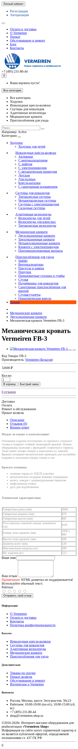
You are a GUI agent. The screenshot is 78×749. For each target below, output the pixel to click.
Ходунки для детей (31, 146)
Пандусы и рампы (31, 268)
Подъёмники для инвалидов (38, 283)
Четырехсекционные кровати (39, 243)
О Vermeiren (18, 33)
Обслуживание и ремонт (27, 40)
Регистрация (19, 11)
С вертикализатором (32, 160)
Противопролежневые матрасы (40, 250)
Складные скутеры (31, 208)
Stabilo (22, 260)
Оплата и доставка (23, 29)
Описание (17, 420)
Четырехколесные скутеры (37, 200)
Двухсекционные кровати (36, 235)
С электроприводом (32, 168)
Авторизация (19, 15)
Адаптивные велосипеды (33, 214)
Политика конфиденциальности (33, 625)
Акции (15, 302)
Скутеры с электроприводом (38, 204)
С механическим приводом (37, 171)
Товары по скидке (23, 673)
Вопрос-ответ (19, 427)
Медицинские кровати (31, 232)
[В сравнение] (74, 350)
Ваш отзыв (9, 576)
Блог (13, 44)
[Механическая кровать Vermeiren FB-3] (39, 349)
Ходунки (16, 143)
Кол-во (6, 375)
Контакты (17, 48)
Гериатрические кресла (34, 298)
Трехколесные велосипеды (37, 225)
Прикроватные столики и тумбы (41, 276)
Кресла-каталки (29, 183)
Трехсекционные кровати (36, 239)
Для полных (27, 179)
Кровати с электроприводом (38, 247)
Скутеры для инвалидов (32, 193)
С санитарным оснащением (37, 186)
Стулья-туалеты (29, 294)
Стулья (23, 279)
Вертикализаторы (30, 264)
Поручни (24, 272)
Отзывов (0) (18, 423)
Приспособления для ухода (34, 257)
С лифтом (25, 164)
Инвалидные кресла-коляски (35, 153)
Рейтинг (8, 587)
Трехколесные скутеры (34, 196)
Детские (24, 175)
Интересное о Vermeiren (27, 684)
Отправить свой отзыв (17, 595)
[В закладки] (70, 350)
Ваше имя (9, 558)
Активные (25, 156)
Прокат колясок (21, 677)
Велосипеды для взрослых (37, 222)
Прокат (15, 36)
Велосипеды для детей (34, 218)
